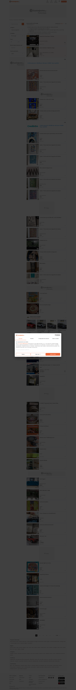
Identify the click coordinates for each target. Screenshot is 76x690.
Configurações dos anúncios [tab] (43, 338)
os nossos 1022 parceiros (23, 343)
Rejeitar (23, 354)
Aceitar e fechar (53, 354)
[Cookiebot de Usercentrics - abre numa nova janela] (55, 335)
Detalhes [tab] (32, 338)
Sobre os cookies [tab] (55, 338)
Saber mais (37, 354)
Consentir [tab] (20, 338)
